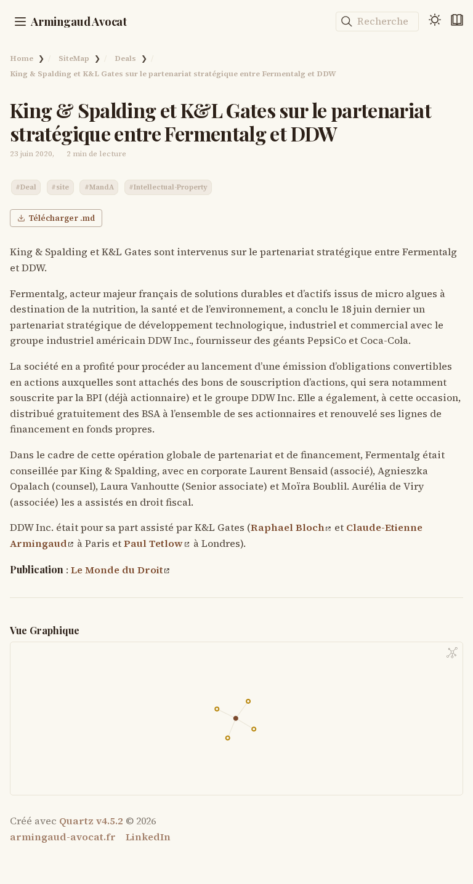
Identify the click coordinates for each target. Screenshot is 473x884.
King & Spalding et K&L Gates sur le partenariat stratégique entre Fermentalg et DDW (173, 73)
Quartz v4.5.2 (91, 820)
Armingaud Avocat (79, 21)
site (62, 187)
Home (21, 58)
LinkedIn (148, 836)
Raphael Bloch (288, 527)
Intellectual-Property (171, 187)
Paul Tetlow (153, 543)
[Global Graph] (452, 652)
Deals (125, 58)
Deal (28, 187)
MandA (101, 187)
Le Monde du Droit (117, 569)
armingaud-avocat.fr (63, 836)
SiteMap (74, 58)
